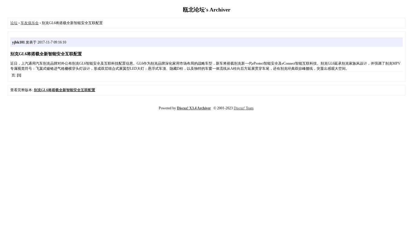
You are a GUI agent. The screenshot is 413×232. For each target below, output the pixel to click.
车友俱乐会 (30, 23)
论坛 (14, 23)
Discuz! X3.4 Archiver (194, 108)
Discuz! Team (243, 108)
